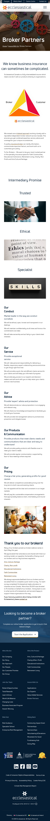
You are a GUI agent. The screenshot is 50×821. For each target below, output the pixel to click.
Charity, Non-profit (10, 565)
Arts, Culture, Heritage (12, 562)
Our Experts (31, 692)
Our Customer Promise (10, 670)
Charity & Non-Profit (34, 660)
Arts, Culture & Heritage (35, 657)
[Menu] (45, 7)
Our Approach (7, 664)
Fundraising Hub (33, 740)
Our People (6, 667)
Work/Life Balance (8, 698)
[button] (25, 634)
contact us (23, 599)
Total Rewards (7, 692)
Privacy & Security (11, 781)
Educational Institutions (12, 569)
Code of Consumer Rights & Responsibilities (20, 775)
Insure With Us (13, 46)
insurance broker (17, 144)
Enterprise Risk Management (12, 730)
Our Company (7, 657)
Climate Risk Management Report (25, 786)
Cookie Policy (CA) (39, 781)
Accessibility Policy (25, 781)
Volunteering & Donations (36, 733)
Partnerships (32, 726)
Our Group (6, 674)
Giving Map (31, 744)
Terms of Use (40, 775)
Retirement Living (10, 576)
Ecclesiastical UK (21, 815)
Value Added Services (35, 695)
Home (5, 46)
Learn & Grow (7, 695)
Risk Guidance (7, 723)
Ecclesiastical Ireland (37, 815)
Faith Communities (10, 572)
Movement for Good (34, 737)
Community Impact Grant (36, 723)
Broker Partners (33, 698)
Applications (31, 688)
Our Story (5, 660)
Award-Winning (8, 709)
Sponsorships (32, 730)
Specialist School (8, 726)
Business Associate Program (12, 705)
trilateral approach (23, 133)
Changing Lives (7, 702)
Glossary (9, 815)
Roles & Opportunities (10, 688)
